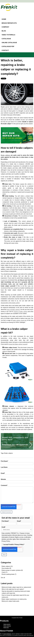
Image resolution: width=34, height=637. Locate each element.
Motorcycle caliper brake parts (10, 601)
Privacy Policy (6, 541)
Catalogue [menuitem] (6, 38)
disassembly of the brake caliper (10, 302)
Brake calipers (5, 155)
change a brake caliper (20, 311)
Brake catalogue (7, 625)
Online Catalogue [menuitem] (9, 42)
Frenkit (3, 280)
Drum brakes (6, 568)
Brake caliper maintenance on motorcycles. (14, 599)
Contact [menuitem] (5, 50)
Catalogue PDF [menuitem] (8, 46)
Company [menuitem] (5, 27)
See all (3, 577)
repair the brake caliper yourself (18, 344)
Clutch (4, 572)
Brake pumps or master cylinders (12, 570)
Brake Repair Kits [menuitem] (9, 23)
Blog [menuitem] (4, 31)
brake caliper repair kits (19, 320)
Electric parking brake (9, 574)
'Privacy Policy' (19, 544)
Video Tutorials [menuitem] (8, 35)
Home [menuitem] (4, 19)
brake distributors (7, 633)
